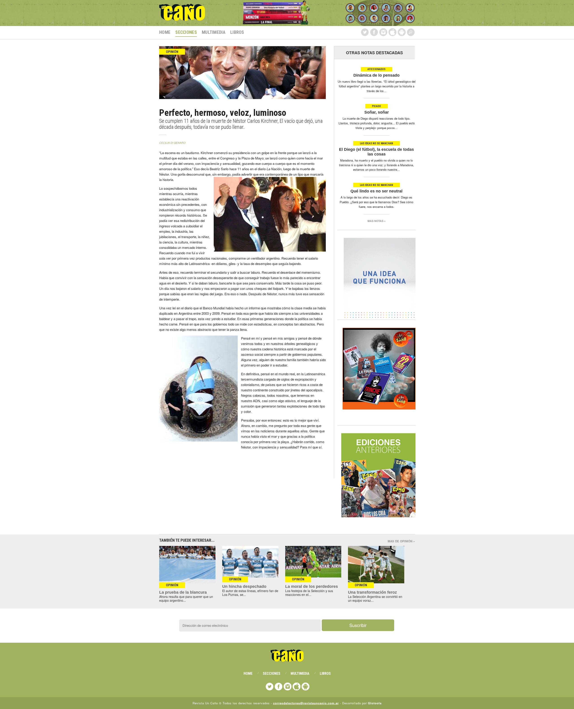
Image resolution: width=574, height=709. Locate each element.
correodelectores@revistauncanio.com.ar (306, 703)
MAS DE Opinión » (401, 541)
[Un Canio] (182, 18)
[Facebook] (374, 32)
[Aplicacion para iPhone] (392, 32)
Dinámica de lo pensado (376, 75)
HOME (164, 32)
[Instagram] (383, 32)
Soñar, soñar (376, 112)
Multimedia (213, 32)
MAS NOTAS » (376, 221)
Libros (237, 32)
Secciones (186, 32)
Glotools (375, 703)
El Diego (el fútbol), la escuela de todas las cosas (376, 151)
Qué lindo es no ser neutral (376, 191)
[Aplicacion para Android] (402, 32)
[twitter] (365, 32)
